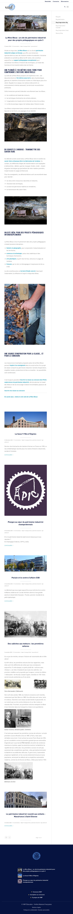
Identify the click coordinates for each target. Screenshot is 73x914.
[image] (25, 624)
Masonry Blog (59, 33)
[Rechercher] (63, 7)
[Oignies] (25, 420)
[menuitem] (48, 1)
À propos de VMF (37, 897)
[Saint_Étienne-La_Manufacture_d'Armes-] (25, 800)
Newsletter (48, 1)
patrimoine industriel (36, 440)
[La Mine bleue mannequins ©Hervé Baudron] (25, 23)
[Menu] (68, 6)
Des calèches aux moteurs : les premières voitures (26, 644)
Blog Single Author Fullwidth (60, 26)
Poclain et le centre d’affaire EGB (26, 577)
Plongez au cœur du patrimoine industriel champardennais (25, 523)
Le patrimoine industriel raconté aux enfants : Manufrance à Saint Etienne (25, 815)
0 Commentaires (15, 46)
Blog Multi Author (60, 19)
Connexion (56, 1)
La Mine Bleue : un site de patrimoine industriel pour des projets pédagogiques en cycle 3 (25, 38)
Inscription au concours (37, 894)
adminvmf (35, 46)
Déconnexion (65, 1)
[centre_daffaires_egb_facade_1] (25, 563)
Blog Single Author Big (62, 22)
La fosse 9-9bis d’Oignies (25, 434)
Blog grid (58, 16)
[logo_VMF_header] (9, 7)
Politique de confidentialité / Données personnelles (36, 910)
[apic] (25, 490)
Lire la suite (8, 455)
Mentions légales (36, 907)
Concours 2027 (37, 892)
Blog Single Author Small (62, 30)
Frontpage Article (26, 46)
